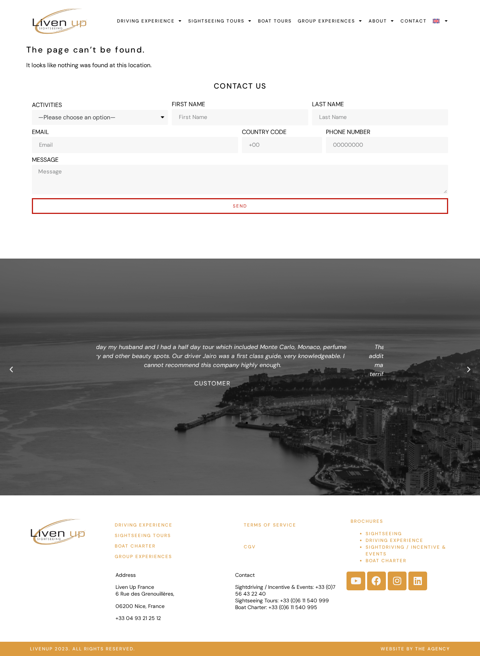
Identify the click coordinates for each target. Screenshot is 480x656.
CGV (250, 547)
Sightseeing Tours (216, 21)
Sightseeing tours (143, 536)
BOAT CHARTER (386, 561)
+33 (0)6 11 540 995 (292, 607)
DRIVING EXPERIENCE (394, 540)
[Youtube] (355, 581)
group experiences (143, 557)
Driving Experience (146, 21)
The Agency (432, 649)
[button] (11, 369)
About (378, 21)
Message (45, 160)
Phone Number (348, 132)
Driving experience (143, 525)
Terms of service (270, 525)
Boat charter (135, 546)
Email (40, 132)
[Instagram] (397, 581)
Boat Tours (275, 21)
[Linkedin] (417, 581)
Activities (47, 105)
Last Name (328, 104)
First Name (188, 104)
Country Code (264, 132)
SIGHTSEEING (384, 534)
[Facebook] (376, 581)
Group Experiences (326, 21)
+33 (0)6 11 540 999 (304, 600)
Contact (413, 21)
